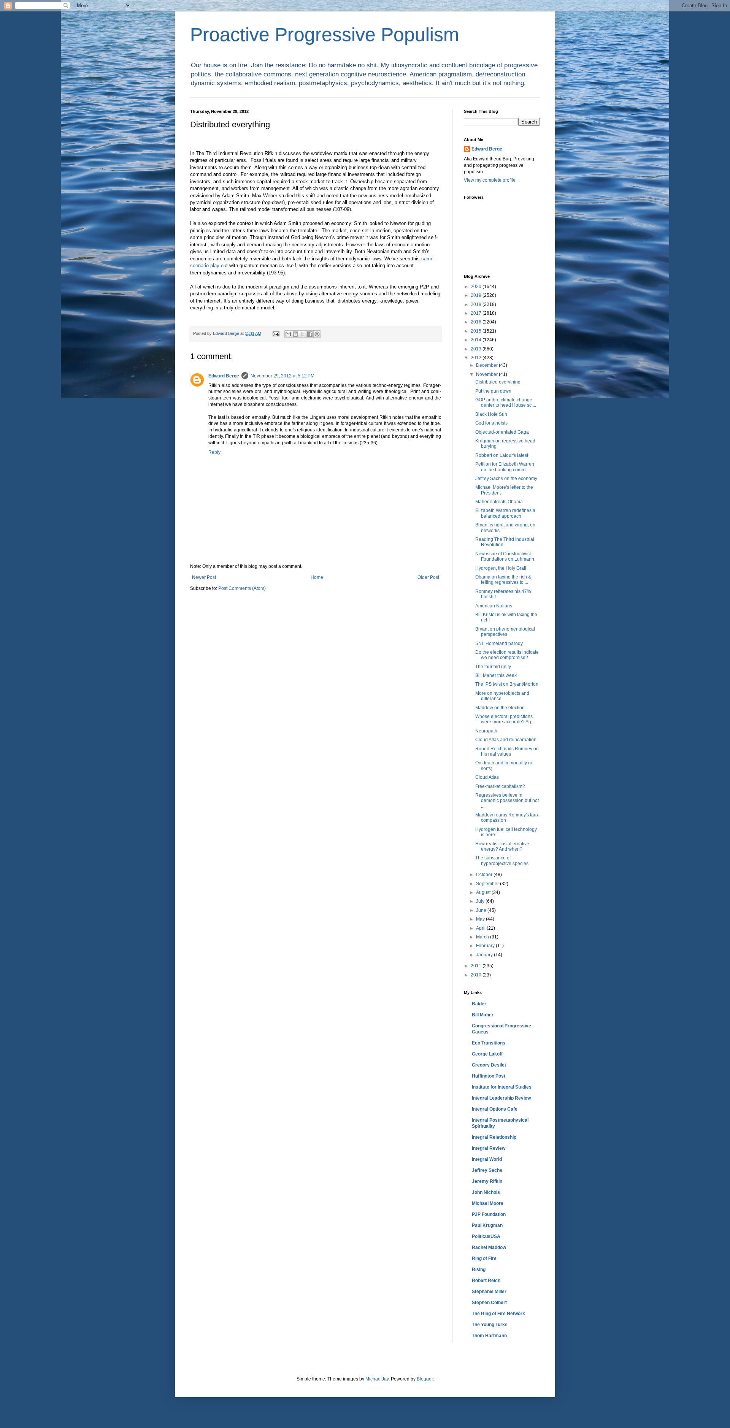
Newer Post (204, 577)
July (481, 901)
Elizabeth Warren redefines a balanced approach (505, 513)
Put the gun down (493, 391)
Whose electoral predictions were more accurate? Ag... (505, 719)
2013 (476, 349)
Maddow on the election (500, 707)
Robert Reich (486, 1280)
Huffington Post (488, 1076)
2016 (476, 322)
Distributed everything (498, 382)
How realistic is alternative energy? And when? (502, 846)
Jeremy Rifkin (487, 1181)
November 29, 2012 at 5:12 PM (282, 376)
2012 (476, 357)
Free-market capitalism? (500, 786)
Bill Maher (483, 1015)
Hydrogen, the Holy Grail (500, 568)
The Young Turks (490, 1324)
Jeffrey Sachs (487, 1170)
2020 (476, 286)
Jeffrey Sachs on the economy (506, 478)
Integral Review (488, 1148)
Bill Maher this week (496, 675)
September (488, 883)
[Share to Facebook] (310, 334)
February (486, 945)
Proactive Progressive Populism (324, 34)
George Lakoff (487, 1054)
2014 (476, 339)
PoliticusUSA (486, 1236)
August (484, 892)
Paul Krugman (487, 1225)
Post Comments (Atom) (242, 588)
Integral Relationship (494, 1137)
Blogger (425, 1379)
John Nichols (486, 1192)
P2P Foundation (489, 1214)
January (485, 954)
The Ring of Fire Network (498, 1313)
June (481, 910)
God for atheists (491, 423)
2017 (476, 313)
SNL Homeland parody (499, 643)
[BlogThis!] (295, 334)
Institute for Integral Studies (502, 1087)
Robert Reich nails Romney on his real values (507, 751)
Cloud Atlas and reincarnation (505, 739)
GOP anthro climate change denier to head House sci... (505, 402)
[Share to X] (302, 334)
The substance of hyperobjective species (501, 860)
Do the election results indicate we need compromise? (507, 655)
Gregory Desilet (489, 1065)
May (481, 919)
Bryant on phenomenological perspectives (505, 631)
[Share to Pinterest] (317, 334)
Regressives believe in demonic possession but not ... (507, 800)
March (483, 937)
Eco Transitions (488, 1043)
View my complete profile (490, 180)
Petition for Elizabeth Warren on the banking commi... (504, 466)
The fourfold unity (493, 666)
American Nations (493, 606)
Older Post (428, 577)
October (485, 874)
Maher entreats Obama (499, 501)
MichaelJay (377, 1379)
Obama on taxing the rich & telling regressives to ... (503, 579)
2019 (476, 295)
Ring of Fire (484, 1258)
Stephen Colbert (489, 1302)
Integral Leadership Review (501, 1098)
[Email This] (288, 334)
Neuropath (486, 731)
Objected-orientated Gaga (502, 432)
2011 (476, 965)
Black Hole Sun (491, 414)
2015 (476, 331)
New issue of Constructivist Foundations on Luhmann (504, 556)
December (487, 365)
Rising (479, 1269)
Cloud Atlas (487, 777)
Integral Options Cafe (494, 1109)
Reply (214, 452)
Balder (479, 1003)
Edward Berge (223, 376)
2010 (476, 975)
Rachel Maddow (489, 1247)
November (487, 374)
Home (317, 577)
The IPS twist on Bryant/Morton (506, 684)
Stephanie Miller (489, 1291)
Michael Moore (487, 1203)
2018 (476, 304)
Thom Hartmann (489, 1335)
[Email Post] (276, 333)
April (481, 928)
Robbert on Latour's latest (501, 455)
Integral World (487, 1159)
